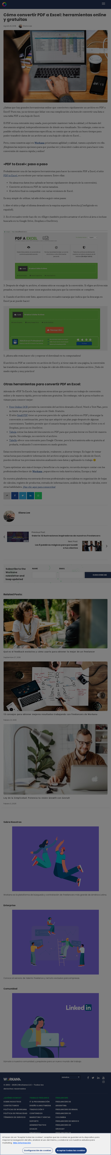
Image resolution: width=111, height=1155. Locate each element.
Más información (22, 1142)
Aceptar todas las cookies (71, 1150)
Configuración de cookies (37, 1150)
